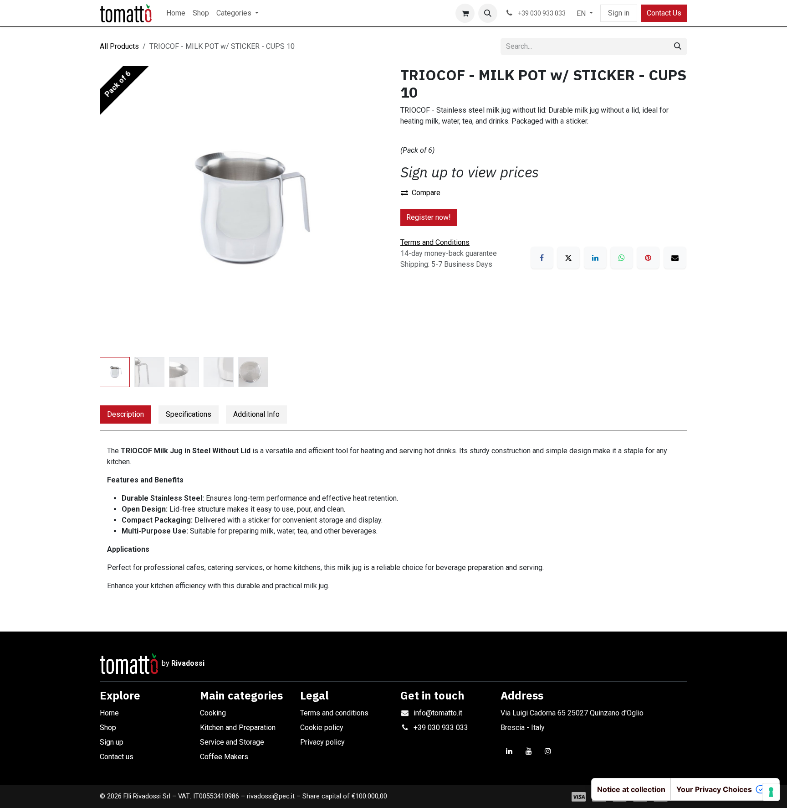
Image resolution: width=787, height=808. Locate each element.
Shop (108, 727)
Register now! (428, 217)
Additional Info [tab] (256, 414)
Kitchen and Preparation (238, 727)
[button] (487, 13)
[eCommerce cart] (465, 13)
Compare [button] (426, 192)
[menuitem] (176, 13)
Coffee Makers (224, 756)
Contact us (116, 756)
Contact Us (664, 13)
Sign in (618, 13)
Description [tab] (125, 414)
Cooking (213, 713)
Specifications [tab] (188, 414)
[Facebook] (542, 258)
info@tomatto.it (438, 713)
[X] (568, 258)
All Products (119, 46)
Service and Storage (232, 742)
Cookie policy (321, 727)
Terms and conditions (334, 713)
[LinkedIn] (595, 258)
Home (109, 713)
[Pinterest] (648, 258)
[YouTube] (528, 751)
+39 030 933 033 (441, 727)
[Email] (675, 258)
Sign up (111, 742)
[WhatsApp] (622, 258)
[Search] (677, 46)
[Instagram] (548, 751)
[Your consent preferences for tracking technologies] (771, 792)
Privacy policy (322, 742)
